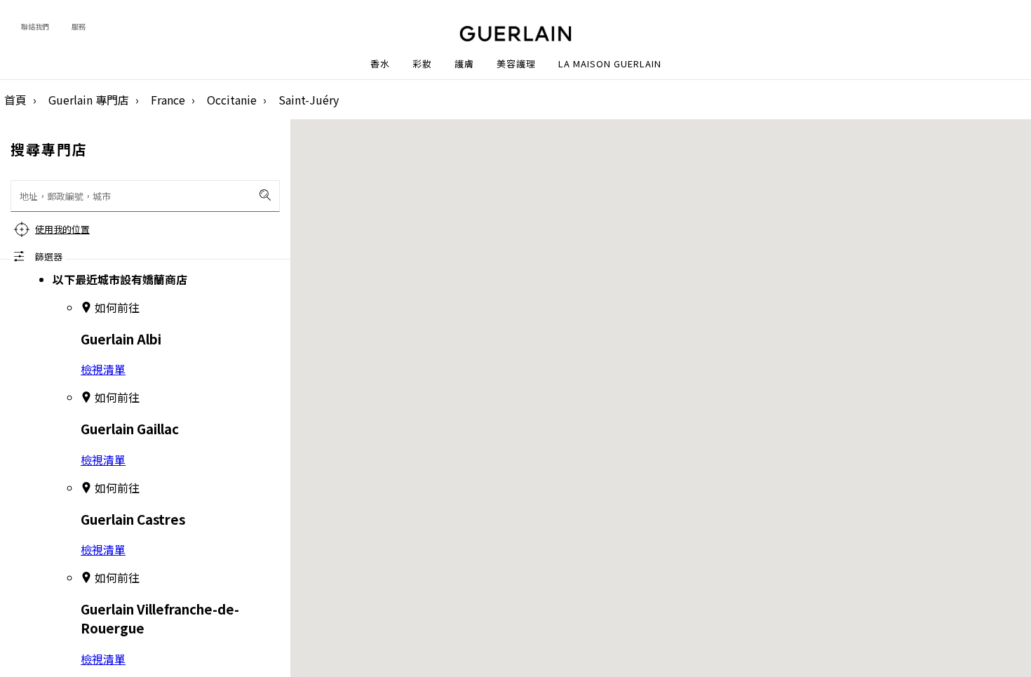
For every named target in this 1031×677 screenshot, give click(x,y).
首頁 (15, 99)
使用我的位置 (62, 229)
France (168, 99)
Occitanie (232, 99)
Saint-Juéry (308, 99)
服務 (79, 26)
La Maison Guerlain (609, 64)
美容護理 (516, 64)
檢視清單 (103, 369)
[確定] (265, 195)
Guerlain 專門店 (88, 99)
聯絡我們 (35, 26)
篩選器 (48, 256)
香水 (380, 64)
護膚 (464, 64)
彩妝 (422, 64)
